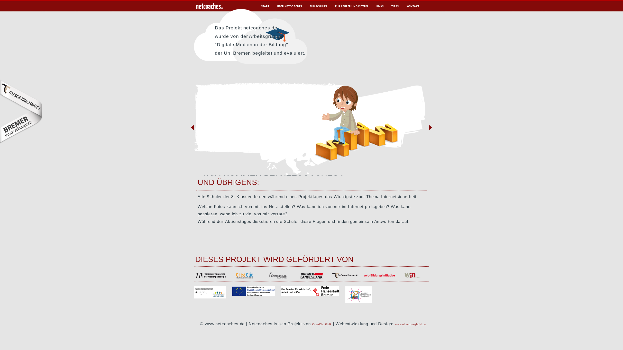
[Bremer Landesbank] (311, 278)
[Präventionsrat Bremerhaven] (358, 302)
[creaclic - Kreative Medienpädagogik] (244, 278)
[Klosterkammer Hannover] (278, 278)
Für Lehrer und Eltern (351, 6)
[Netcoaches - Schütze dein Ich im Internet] (209, 8)
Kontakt (412, 6)
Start (265, 6)
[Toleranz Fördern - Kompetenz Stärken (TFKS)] (213, 297)
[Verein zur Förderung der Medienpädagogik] (211, 278)
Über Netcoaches (289, 6)
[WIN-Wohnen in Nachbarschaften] (412, 278)
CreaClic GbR (321, 324)
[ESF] (256, 295)
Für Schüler (318, 6)
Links (380, 6)
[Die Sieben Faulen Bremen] (345, 278)
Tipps (395, 6)
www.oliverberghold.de (410, 324)
